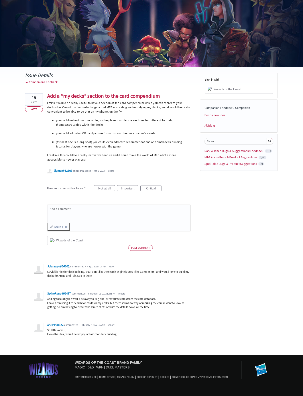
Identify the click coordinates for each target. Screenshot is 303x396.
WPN (99, 367)
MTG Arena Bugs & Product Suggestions (231, 157)
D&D (90, 367)
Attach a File (60, 226)
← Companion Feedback (41, 82)
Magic (80, 367)
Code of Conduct (147, 377)
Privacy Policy (125, 377)
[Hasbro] (261, 370)
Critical (153, 189)
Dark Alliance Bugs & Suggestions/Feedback (234, 151)
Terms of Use (107, 377)
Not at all (106, 189)
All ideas (210, 125)
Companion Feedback (219, 108)
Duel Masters (118, 367)
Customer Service (85, 377)
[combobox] (236, 141)
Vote (34, 109)
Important (129, 189)
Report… (111, 170)
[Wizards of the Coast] (43, 370)
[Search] (269, 141)
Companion (242, 108)
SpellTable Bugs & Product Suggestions (231, 164)
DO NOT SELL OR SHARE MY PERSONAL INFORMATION (200, 377)
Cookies (164, 377)
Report (111, 266)
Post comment (140, 247)
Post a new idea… (216, 115)
